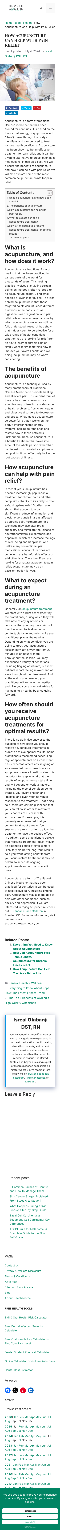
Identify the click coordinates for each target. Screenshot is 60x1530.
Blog (18, 22)
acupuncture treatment (37, 609)
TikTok (29, 1077)
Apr (32, 1417)
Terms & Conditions (17, 1276)
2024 (8, 1436)
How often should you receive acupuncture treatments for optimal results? (30, 229)
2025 (8, 1426)
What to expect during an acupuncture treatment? (24, 219)
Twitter (32, 1073)
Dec (30, 1430)
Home (8, 22)
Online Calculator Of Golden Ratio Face (30, 1361)
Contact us (12, 1265)
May (38, 1417)
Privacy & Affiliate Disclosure (23, 1271)
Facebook (43, 1073)
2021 (8, 1464)
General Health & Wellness (25, 983)
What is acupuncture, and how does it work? (30, 199)
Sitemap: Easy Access (19, 1287)
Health (27, 22)
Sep (13, 1430)
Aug (7, 1421)
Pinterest (39, 1077)
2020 (8, 1474)
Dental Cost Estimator (19, 1370)
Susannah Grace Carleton (26, 911)
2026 (8, 1417)
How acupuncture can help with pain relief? (27, 211)
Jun (44, 1417)
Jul (49, 1417)
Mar (26, 1417)
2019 (8, 1483)
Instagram (18, 1077)
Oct (18, 1430)
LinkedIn (30, 1081)
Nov (24, 1430)
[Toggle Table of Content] (48, 193)
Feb (21, 1417)
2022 (8, 1455)
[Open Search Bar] (41, 8)
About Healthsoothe (18, 1298)
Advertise (11, 1281)
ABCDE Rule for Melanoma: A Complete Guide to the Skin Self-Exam (28, 1233)
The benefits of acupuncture (26, 205)
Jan (15, 1417)
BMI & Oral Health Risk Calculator (26, 1317)
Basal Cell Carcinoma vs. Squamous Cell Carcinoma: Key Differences (30, 1219)
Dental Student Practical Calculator (27, 1352)
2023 (8, 1445)
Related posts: (21, 237)
